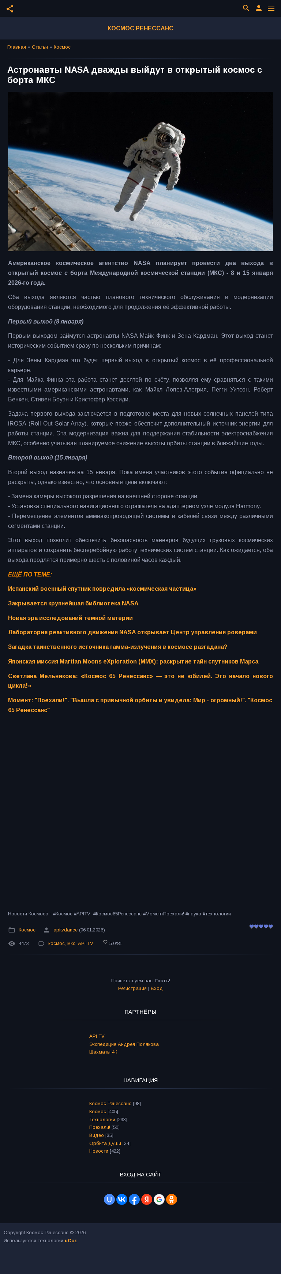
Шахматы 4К (103, 1052)
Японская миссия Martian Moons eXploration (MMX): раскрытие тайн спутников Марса (133, 661)
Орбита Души (105, 1143)
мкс (71, 943)
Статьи (40, 47)
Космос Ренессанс (140, 28)
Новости (98, 1151)
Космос (62, 47)
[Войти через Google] (159, 1199)
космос (56, 943)
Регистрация (132, 988)
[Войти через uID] (109, 1199)
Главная (16, 47)
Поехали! (99, 1127)
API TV (85, 943)
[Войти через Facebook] (134, 1199)
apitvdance (65, 930)
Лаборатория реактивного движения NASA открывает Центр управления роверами (132, 632)
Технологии (102, 1119)
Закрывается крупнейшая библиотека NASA (73, 603)
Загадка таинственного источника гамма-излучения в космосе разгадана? (117, 647)
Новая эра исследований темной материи (70, 618)
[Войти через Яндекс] (146, 1199)
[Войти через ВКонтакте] (121, 1199)
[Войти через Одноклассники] (171, 1199)
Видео (96, 1135)
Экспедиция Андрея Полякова (124, 1044)
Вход (157, 988)
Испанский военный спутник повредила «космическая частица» (102, 589)
